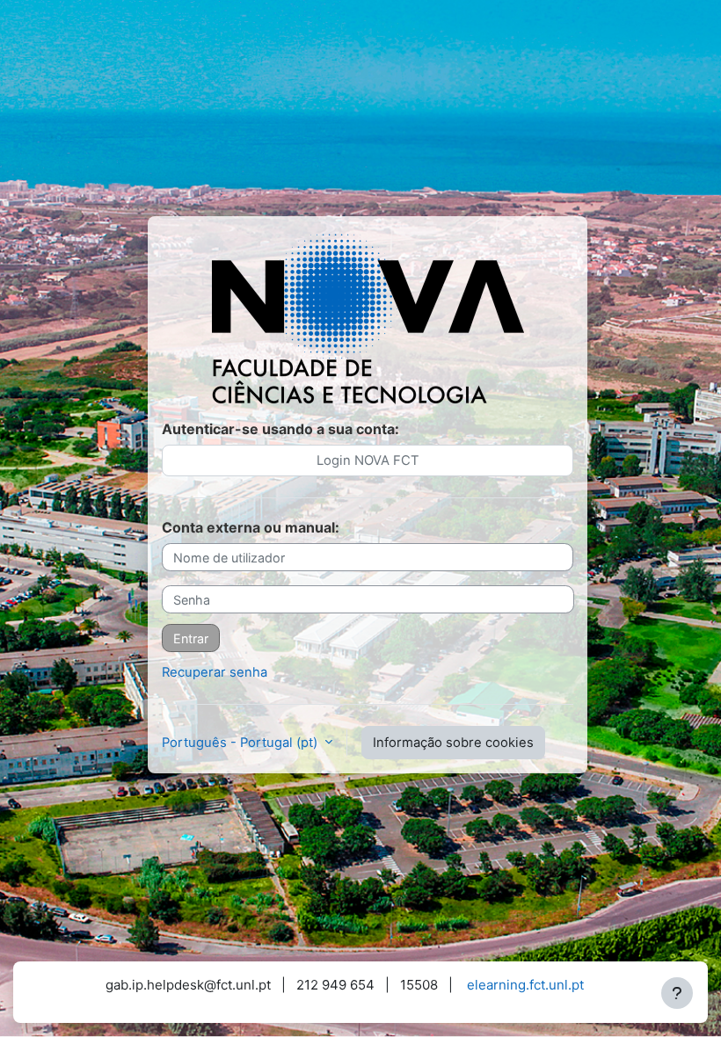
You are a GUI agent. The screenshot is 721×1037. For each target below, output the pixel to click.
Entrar (190, 638)
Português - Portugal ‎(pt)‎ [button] (241, 743)
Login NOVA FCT (368, 460)
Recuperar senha (214, 672)
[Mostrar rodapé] (677, 993)
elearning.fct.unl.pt (525, 984)
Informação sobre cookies (453, 743)
